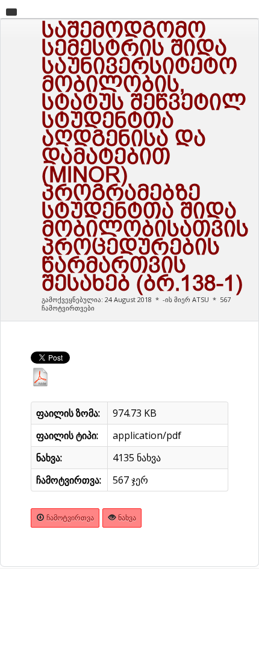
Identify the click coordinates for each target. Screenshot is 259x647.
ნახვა (126, 518)
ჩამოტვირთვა (69, 518)
